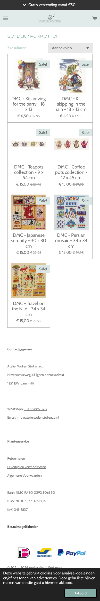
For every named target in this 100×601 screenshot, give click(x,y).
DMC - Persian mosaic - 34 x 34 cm (71, 240)
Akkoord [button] (81, 593)
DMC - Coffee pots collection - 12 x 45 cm (71, 172)
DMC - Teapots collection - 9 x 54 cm (28, 172)
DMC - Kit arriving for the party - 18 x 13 (28, 104)
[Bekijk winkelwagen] (94, 18)
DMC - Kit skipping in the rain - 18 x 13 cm (71, 104)
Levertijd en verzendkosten (26, 467)
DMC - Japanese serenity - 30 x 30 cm (28, 240)
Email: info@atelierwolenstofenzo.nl (33, 417)
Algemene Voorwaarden (24, 475)
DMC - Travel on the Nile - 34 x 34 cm (28, 309)
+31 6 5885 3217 (35, 409)
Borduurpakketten (33, 36)
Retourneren (16, 458)
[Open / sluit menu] (5, 18)
